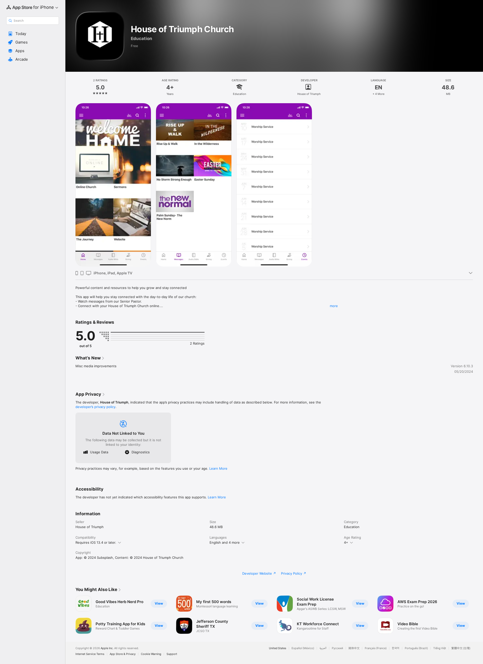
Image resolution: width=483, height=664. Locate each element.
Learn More (218, 468)
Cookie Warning (151, 654)
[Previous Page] (70, 615)
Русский (337, 648)
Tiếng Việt (439, 648)
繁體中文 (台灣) (460, 648)
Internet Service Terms (89, 654)
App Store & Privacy (123, 654)
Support (172, 654)
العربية (323, 648)
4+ (346, 542)
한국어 (395, 648)
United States (277, 648)
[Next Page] (477, 615)
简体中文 (353, 648)
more (334, 306)
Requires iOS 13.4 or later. (95, 542)
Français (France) (376, 648)
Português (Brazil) (416, 648)
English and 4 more (225, 542)
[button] (33, 34)
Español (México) (303, 648)
